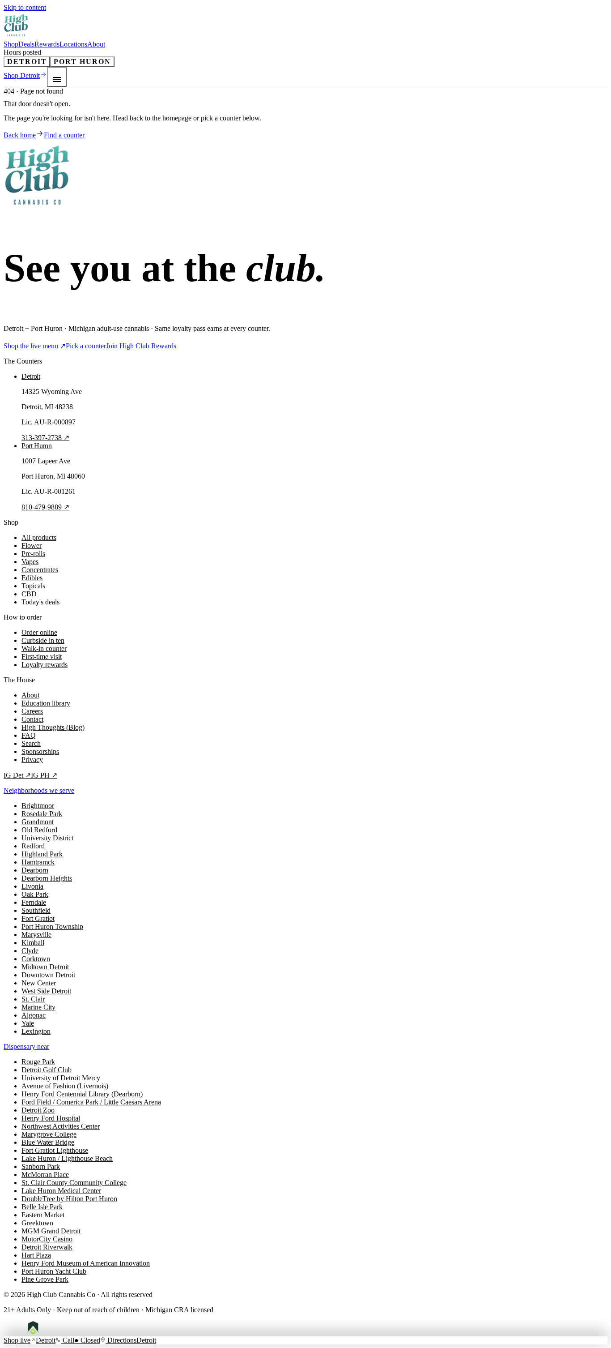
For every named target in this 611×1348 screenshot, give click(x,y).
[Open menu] (57, 77)
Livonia (32, 886)
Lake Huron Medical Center (61, 1190)
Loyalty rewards (44, 664)
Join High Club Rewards (141, 346)
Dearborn (34, 870)
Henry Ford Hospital (50, 1118)
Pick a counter (86, 346)
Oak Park (34, 894)
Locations (73, 44)
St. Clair (33, 999)
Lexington (36, 1031)
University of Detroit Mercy (60, 1078)
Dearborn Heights (46, 878)
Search (31, 743)
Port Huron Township (52, 926)
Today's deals (40, 602)
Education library (45, 703)
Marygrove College (48, 1134)
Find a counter (64, 135)
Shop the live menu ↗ (35, 346)
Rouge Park (38, 1062)
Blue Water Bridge (47, 1142)
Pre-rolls (33, 553)
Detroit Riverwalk (46, 1247)
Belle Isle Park (42, 1207)
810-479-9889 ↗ (45, 507)
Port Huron (82, 61)
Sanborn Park (40, 1166)
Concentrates (39, 569)
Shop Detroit (22, 75)
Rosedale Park (41, 813)
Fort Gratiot (38, 918)
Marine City (38, 1007)
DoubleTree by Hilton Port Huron (69, 1199)
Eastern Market (42, 1215)
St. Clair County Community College (74, 1182)
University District (47, 838)
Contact (32, 719)
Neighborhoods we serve (39, 790)
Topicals (33, 586)
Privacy (32, 759)
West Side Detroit (46, 991)
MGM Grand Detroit (51, 1231)
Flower (31, 545)
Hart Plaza (36, 1255)
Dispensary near (26, 1046)
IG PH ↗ (44, 775)
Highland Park (42, 854)
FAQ (28, 735)
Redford (33, 846)
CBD (29, 594)
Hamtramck (38, 862)
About (96, 44)
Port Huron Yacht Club (53, 1271)
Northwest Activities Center (60, 1126)
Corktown (35, 959)
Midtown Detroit (45, 967)
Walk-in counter (44, 648)
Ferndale (33, 902)
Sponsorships (40, 751)
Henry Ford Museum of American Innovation (85, 1263)
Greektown (37, 1223)
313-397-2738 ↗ (45, 437)
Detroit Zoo (38, 1110)
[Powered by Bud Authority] (40, 1332)
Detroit (27, 61)
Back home (20, 135)
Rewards (46, 44)
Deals (26, 44)
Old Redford (39, 830)
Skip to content (25, 7)
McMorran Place (45, 1174)
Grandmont (37, 822)
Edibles (31, 578)
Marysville (36, 934)
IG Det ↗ (17, 775)
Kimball (32, 942)
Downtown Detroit (48, 975)
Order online (39, 632)
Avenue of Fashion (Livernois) (64, 1086)
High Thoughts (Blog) (53, 727)
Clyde (29, 950)
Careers (32, 711)
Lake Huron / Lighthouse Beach (67, 1158)
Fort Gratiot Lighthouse (54, 1150)
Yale (27, 1023)
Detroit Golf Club (46, 1070)
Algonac (33, 1015)
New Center (38, 983)
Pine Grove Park (44, 1279)
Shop (11, 44)
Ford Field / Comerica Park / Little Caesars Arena (91, 1102)
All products (38, 537)
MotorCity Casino (46, 1239)
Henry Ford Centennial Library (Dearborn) (82, 1094)
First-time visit (41, 656)
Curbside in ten (42, 640)
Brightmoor (37, 805)
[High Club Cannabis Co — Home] (17, 36)
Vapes (29, 561)
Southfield (36, 910)
